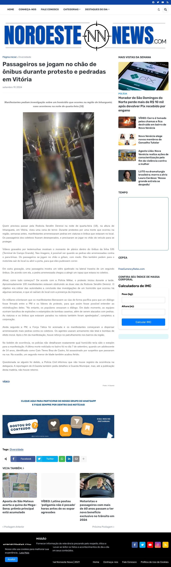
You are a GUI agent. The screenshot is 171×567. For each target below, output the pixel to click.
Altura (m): (128, 306)
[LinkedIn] (69, 459)
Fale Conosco (129, 562)
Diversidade (24, 57)
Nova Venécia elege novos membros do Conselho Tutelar (150, 139)
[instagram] (158, 545)
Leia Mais (24, 552)
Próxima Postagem (102, 527)
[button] (158, 10)
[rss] (167, 2)
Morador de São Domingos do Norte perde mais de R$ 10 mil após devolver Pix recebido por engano (141, 104)
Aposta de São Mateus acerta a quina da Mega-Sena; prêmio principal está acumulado (19, 507)
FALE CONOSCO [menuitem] (50, 9)
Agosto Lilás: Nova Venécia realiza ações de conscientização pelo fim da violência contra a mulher (153, 157)
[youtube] (163, 2)
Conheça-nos (110, 562)
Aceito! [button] (11, 559)
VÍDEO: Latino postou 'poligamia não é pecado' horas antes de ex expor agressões (58, 507)
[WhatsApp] (62, 459)
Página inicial (9, 57)
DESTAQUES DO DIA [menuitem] (96, 9)
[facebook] (153, 2)
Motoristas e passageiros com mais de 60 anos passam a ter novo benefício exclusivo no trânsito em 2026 (97, 510)
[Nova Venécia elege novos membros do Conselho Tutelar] (127, 139)
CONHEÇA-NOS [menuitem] (27, 9)
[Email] (76, 459)
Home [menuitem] (10, 9)
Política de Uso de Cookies (154, 562)
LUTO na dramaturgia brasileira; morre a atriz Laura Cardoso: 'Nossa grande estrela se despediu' (152, 178)
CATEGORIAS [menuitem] (70, 9)
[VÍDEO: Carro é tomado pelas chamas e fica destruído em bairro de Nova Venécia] (127, 122)
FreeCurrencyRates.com (131, 269)
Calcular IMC (143, 322)
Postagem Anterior (14, 527)
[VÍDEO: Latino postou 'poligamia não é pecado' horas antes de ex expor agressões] (58, 485)
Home (96, 562)
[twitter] (158, 2)
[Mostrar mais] (83, 459)
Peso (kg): (127, 294)
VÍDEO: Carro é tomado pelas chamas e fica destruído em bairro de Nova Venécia (152, 123)
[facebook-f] (135, 545)
